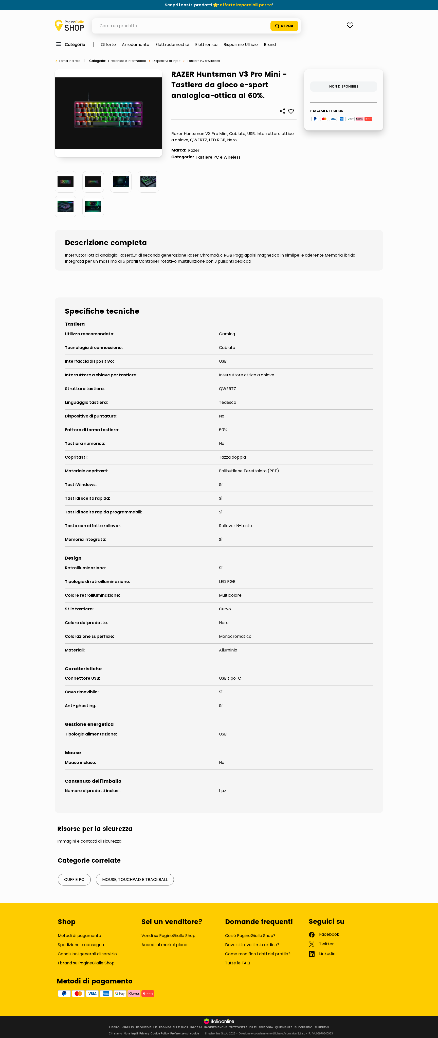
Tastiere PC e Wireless (203, 61)
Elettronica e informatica (127, 61)
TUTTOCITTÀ (238, 1027)
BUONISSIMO (304, 1027)
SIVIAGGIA (266, 1027)
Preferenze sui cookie (184, 1033)
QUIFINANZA (284, 1027)
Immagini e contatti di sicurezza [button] (89, 841)
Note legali (131, 1033)
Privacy (144, 1033)
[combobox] (196, 26)
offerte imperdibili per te (246, 5)
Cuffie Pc (74, 879)
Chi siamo (115, 1033)
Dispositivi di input (166, 61)
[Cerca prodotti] (284, 26)
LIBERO (114, 1027)
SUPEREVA (322, 1027)
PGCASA (196, 1027)
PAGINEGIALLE (146, 1027)
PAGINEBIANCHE (215, 1027)
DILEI (253, 1027)
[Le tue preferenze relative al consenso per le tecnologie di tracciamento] (429, 1029)
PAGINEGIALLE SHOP (173, 1027)
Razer (193, 150)
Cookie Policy (160, 1033)
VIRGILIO (128, 1027)
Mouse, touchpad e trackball (135, 879)
